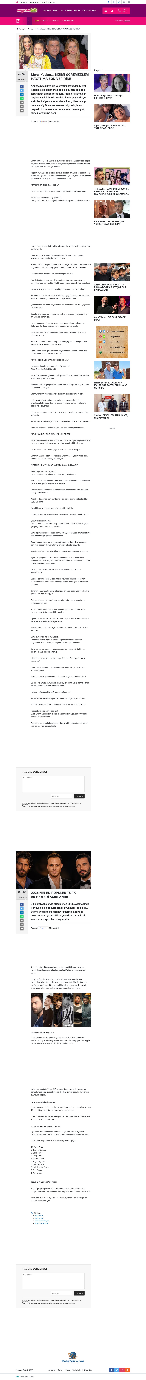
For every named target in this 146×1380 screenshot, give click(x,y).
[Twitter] (22, 90)
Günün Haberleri (35, 2)
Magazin (47, 11)
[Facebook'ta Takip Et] (114, 2)
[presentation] (23, 21)
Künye (60, 1370)
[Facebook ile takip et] (111, 1370)
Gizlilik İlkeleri (76, 1370)
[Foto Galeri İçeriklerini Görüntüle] (129, 2)
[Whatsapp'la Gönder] (22, 98)
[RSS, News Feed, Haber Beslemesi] (127, 1370)
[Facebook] (22, 86)
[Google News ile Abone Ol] (108, 2)
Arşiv (43, 2)
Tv (62, 11)
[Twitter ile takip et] (116, 1370)
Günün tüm (122, 21)
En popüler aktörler (41, 1223)
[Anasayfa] (17, 2)
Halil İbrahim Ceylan (42, 1221)
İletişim (67, 1370)
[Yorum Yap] (22, 110)
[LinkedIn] (22, 94)
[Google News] (43, 121)
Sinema (68, 11)
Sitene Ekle (51, 2)
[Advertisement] (61, 141)
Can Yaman (39, 1218)
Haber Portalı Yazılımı (27, 1377)
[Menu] (106, 11)
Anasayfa (52, 1370)
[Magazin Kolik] (27, 11)
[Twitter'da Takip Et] (119, 2)
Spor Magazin (89, 11)
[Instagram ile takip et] (122, 1370)
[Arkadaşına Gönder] (22, 102)
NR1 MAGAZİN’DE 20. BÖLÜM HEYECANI (58, 19)
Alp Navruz (39, 1216)
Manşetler (24, 2)
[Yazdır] (22, 106)
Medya (77, 11)
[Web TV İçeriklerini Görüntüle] (124, 2)
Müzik (56, 11)
